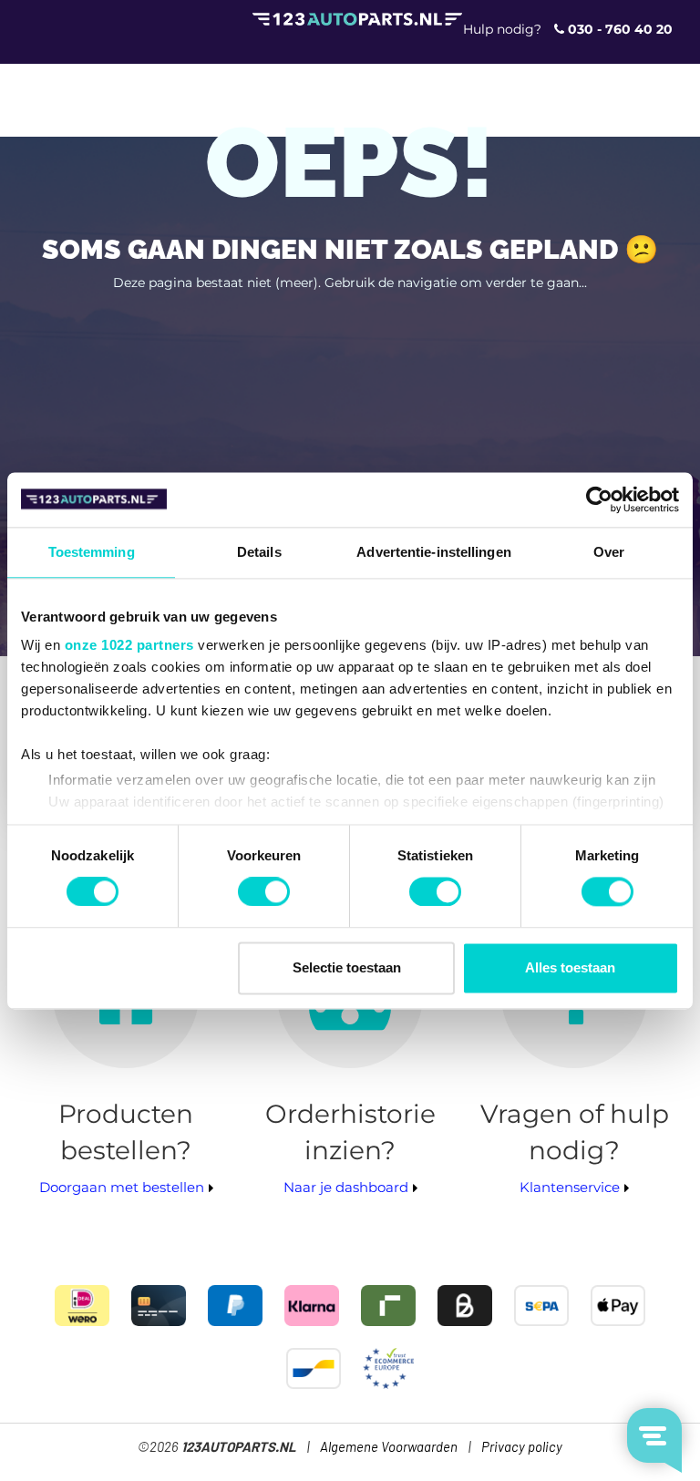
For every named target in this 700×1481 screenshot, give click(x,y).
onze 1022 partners (129, 645)
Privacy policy (521, 1448)
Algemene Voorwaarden (389, 1448)
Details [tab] (259, 552)
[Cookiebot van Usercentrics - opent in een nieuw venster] (599, 499)
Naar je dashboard (345, 1187)
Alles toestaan (570, 967)
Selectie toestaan (347, 967)
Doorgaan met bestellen (121, 1187)
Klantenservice (570, 1187)
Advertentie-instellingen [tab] (433, 552)
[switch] (264, 892)
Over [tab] (608, 552)
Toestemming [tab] (91, 552)
